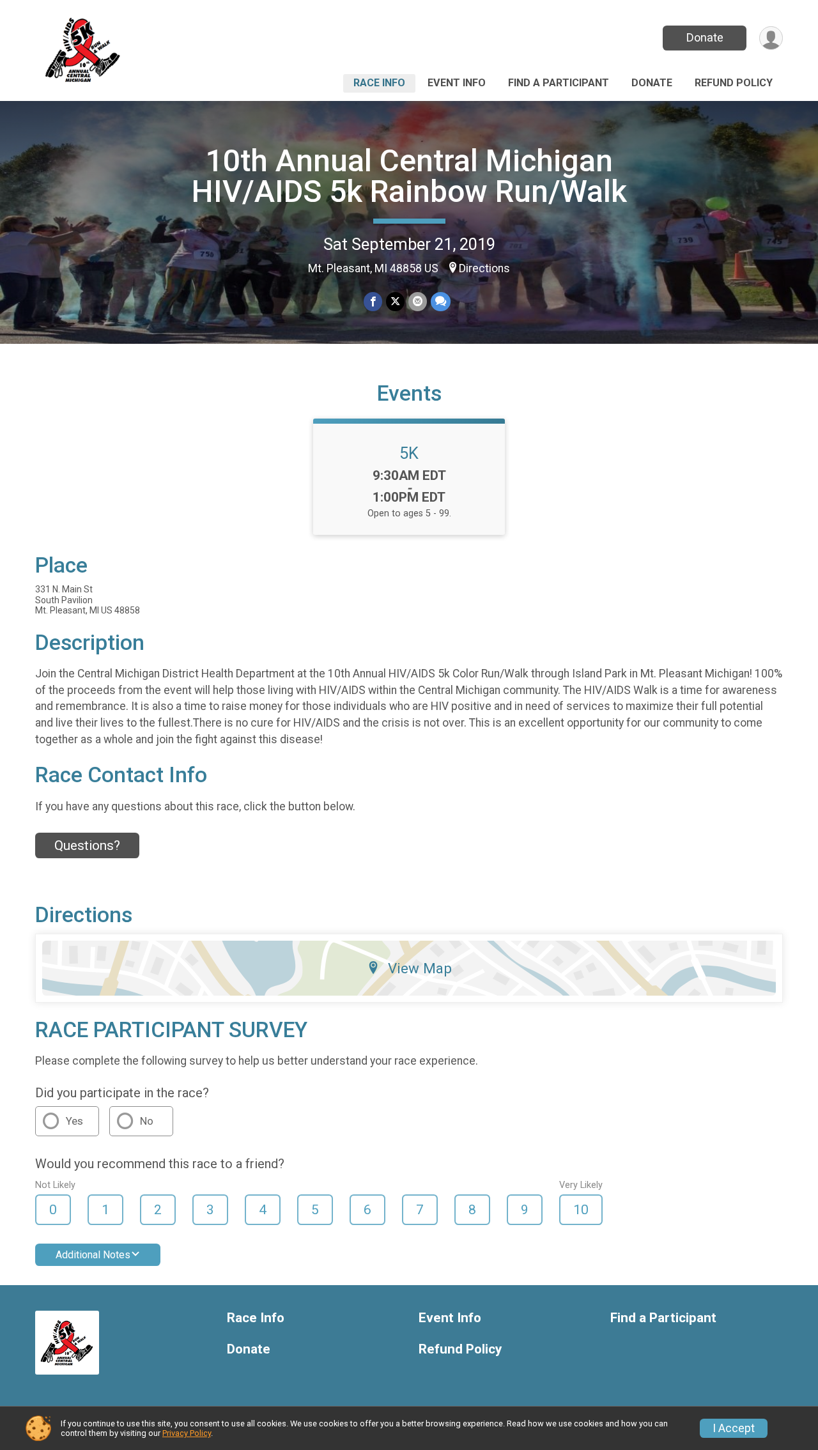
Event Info (457, 83)
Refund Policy (734, 83)
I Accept (734, 1428)
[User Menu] (771, 38)
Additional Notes (93, 1255)
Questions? (87, 845)
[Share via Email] (417, 301)
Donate (704, 37)
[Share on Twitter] (395, 301)
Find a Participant (558, 83)
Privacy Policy (186, 1433)
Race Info (379, 83)
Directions (484, 268)
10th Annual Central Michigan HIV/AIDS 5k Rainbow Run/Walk (409, 176)
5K (409, 453)
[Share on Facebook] (373, 301)
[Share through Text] (441, 301)
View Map (420, 968)
